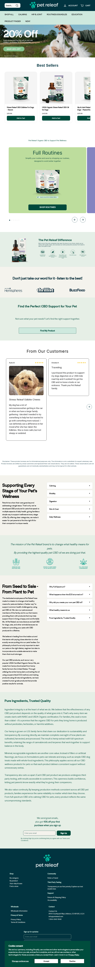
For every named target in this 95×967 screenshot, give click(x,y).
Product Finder (13, 21)
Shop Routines (48, 207)
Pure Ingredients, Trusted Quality (62, 618)
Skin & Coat (54, 509)
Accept (46, 961)
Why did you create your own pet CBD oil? (66, 602)
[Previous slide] (74, 220)
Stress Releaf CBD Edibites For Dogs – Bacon (20, 108)
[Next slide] (82, 220)
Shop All (9, 14)
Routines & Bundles (57, 14)
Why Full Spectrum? (57, 586)
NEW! (27, 21)
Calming (22, 14)
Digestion (53, 501)
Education (77, 14)
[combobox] (12, 5)
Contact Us (53, 911)
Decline (72, 961)
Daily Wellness (55, 517)
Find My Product (47, 330)
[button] (9, 220)
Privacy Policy (73, 954)
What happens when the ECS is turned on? (66, 594)
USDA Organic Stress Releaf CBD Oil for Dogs (55, 108)
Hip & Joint (37, 14)
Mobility (52, 493)
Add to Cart (21, 118)
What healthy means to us (59, 610)
